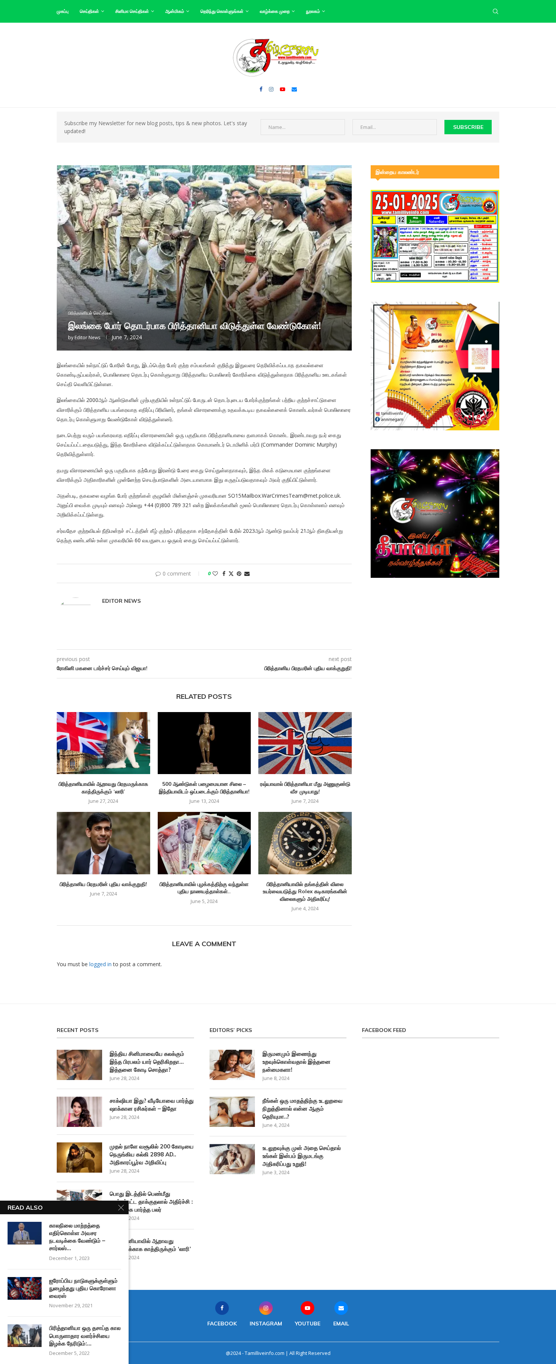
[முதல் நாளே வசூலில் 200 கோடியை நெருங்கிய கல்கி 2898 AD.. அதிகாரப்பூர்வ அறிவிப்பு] (79, 1157)
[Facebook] (260, 89)
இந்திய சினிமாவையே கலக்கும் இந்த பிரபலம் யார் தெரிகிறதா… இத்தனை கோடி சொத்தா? (147, 1061)
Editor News (87, 337)
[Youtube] (282, 89)
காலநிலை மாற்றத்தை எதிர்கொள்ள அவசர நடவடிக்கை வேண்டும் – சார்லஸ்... (77, 1237)
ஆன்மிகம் (174, 11)
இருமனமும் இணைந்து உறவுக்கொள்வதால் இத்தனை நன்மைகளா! (296, 1061)
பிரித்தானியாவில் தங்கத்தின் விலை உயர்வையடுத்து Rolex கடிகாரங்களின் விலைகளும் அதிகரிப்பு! (305, 891)
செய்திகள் (89, 11)
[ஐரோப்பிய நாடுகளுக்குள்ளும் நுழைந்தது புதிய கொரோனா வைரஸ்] (25, 1288)
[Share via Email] (247, 573)
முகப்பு (62, 11)
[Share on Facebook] (223, 573)
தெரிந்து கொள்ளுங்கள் (222, 11)
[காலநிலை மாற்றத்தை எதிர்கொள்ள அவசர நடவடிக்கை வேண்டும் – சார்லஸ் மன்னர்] (25, 1233)
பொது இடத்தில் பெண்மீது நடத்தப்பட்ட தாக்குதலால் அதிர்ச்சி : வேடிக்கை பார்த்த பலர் (151, 1201)
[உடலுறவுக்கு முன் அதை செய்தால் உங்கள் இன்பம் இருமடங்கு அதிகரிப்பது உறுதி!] (232, 1159)
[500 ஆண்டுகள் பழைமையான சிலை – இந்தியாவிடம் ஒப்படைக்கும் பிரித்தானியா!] (204, 743)
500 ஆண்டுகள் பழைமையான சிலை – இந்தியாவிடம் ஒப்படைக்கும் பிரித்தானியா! (204, 788)
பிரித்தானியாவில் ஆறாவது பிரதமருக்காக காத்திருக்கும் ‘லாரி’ (103, 788)
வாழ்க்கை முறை (275, 11)
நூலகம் (313, 11)
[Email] (294, 89)
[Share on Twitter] (231, 573)
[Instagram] (271, 89)
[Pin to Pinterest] (239, 573)
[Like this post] (215, 573)
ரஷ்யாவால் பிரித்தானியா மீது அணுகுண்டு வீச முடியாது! (305, 788)
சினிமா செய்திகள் (132, 11)
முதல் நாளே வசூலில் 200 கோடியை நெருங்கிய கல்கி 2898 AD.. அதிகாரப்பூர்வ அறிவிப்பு (152, 1154)
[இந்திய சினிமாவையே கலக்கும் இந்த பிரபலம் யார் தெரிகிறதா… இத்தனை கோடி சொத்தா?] (79, 1065)
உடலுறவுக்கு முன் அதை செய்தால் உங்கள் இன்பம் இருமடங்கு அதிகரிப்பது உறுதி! (301, 1155)
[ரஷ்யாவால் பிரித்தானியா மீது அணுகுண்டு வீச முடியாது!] (305, 743)
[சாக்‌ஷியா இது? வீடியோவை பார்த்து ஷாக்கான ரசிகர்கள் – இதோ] (79, 1112)
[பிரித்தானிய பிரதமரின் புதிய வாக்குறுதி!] (103, 843)
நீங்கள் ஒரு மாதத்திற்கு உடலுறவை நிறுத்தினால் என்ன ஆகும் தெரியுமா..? (302, 1108)
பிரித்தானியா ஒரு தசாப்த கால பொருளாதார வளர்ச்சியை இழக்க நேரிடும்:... (85, 1335)
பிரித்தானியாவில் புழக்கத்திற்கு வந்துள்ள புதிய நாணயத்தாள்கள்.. (204, 888)
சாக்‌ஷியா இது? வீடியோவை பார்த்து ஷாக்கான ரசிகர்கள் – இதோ (152, 1104)
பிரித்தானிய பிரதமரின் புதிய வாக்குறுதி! (103, 884)
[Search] (495, 11)
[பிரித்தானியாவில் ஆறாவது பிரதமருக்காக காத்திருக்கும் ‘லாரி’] (103, 743)
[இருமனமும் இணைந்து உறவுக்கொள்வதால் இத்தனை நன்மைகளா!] (232, 1065)
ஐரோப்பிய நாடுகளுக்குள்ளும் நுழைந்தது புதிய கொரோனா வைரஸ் (83, 1288)
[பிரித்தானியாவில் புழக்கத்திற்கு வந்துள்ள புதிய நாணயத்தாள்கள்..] (204, 843)
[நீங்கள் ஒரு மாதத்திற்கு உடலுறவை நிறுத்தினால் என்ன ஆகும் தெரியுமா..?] (232, 1112)
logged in (100, 964)
